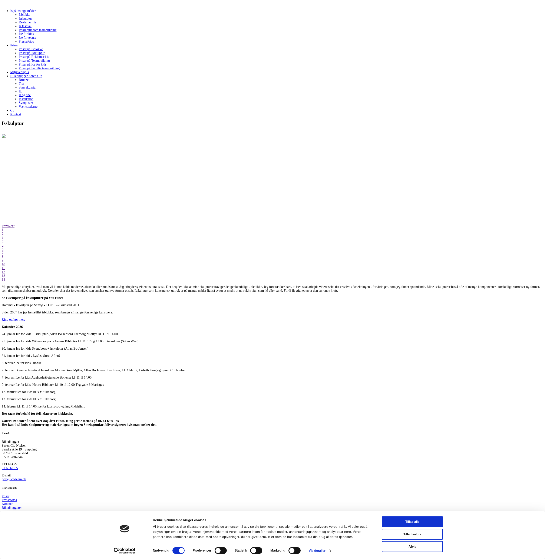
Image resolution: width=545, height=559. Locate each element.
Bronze (24, 79)
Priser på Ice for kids (32, 64)
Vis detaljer (317, 550)
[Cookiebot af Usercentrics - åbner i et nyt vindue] (124, 551)
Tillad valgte (412, 534)
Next (11, 226)
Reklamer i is (27, 22)
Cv (12, 110)
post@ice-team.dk (14, 479)
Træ (21, 83)
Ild (20, 91)
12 (3, 272)
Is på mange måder (23, 11)
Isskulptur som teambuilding (38, 30)
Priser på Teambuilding (34, 60)
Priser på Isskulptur (31, 53)
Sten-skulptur (28, 87)
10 (3, 264)
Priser (14, 45)
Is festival (25, 26)
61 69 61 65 (10, 468)
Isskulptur (25, 18)
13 (3, 275)
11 (3, 268)
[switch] (221, 550)
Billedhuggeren (12, 507)
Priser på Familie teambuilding (39, 68)
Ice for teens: (27, 37)
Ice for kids (26, 34)
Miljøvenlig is (19, 72)
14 (3, 279)
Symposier (26, 102)
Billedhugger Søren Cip (26, 76)
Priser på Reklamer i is (34, 57)
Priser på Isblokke (31, 49)
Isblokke (24, 14)
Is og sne (25, 95)
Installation (26, 99)
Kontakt (15, 114)
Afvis (412, 546)
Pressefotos (26, 41)
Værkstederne (28, 106)
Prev (5, 226)
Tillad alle (412, 521)
